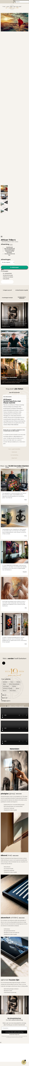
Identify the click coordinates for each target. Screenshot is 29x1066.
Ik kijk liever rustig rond (14, 1034)
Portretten (14, 686)
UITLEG (11, 244)
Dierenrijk (18, 682)
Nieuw (12, 682)
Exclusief (20, 12)
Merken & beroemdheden (14, 684)
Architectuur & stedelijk (7, 688)
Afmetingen (5, 259)
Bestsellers (5, 682)
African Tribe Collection (12, 424)
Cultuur (4, 684)
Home (17, 12)
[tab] (14, 392)
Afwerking (7, 244)
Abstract (17, 688)
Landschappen (6, 686)
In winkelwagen (14, 267)
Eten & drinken (13, 690)
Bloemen (4, 690)
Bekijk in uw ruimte (7, 281)
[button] (27, 7)
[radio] (9, 247)
